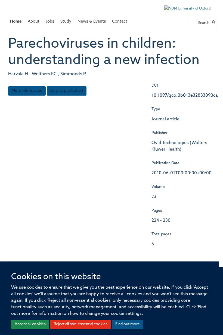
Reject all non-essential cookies (80, 324)
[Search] (214, 23)
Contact (119, 22)
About (33, 22)
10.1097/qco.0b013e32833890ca (184, 95)
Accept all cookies (30, 324)
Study (65, 22)
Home (15, 22)
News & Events (92, 22)
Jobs (50, 22)
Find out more (127, 324)
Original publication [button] (66, 91)
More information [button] (27, 91)
